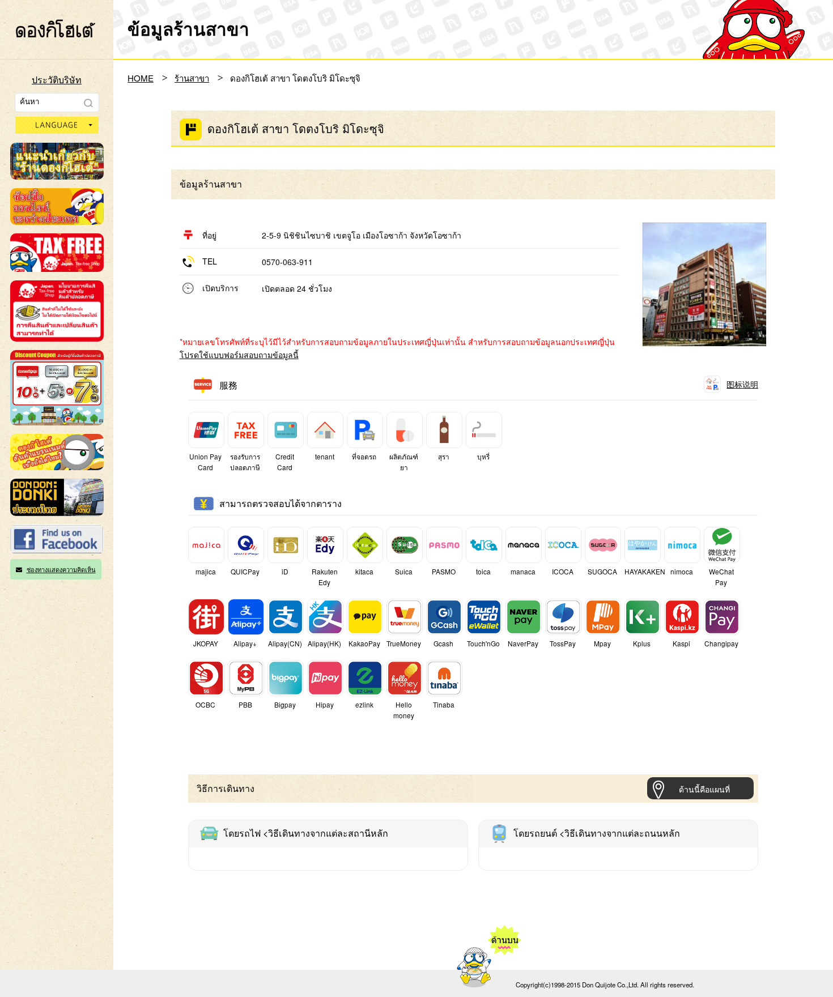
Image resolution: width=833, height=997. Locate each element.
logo (55, 28)
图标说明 (742, 384)
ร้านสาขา (192, 78)
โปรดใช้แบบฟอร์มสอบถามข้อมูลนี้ (239, 354)
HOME (141, 78)
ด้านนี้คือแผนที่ (704, 789)
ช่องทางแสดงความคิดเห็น (61, 569)
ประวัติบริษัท (57, 79)
